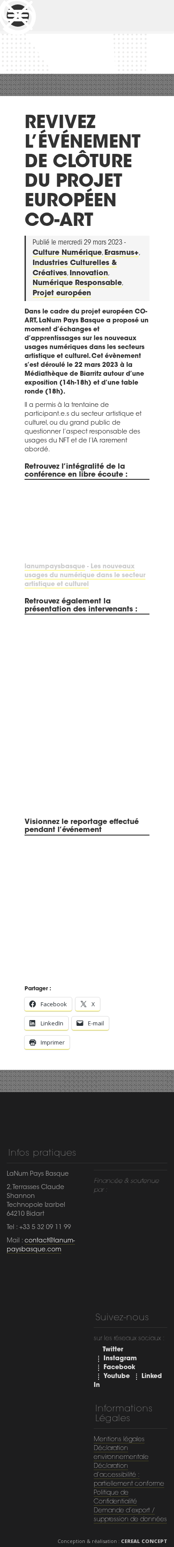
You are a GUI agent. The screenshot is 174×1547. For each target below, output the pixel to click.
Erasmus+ (121, 253)
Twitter (113, 1350)
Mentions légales (119, 1440)
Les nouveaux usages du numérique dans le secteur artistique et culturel (85, 576)
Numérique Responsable (77, 283)
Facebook (119, 1368)
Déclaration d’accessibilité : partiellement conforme (129, 1475)
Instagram (120, 1359)
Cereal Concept (144, 1541)
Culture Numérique (67, 253)
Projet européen (62, 293)
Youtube (117, 1377)
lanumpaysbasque (55, 567)
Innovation (89, 273)
